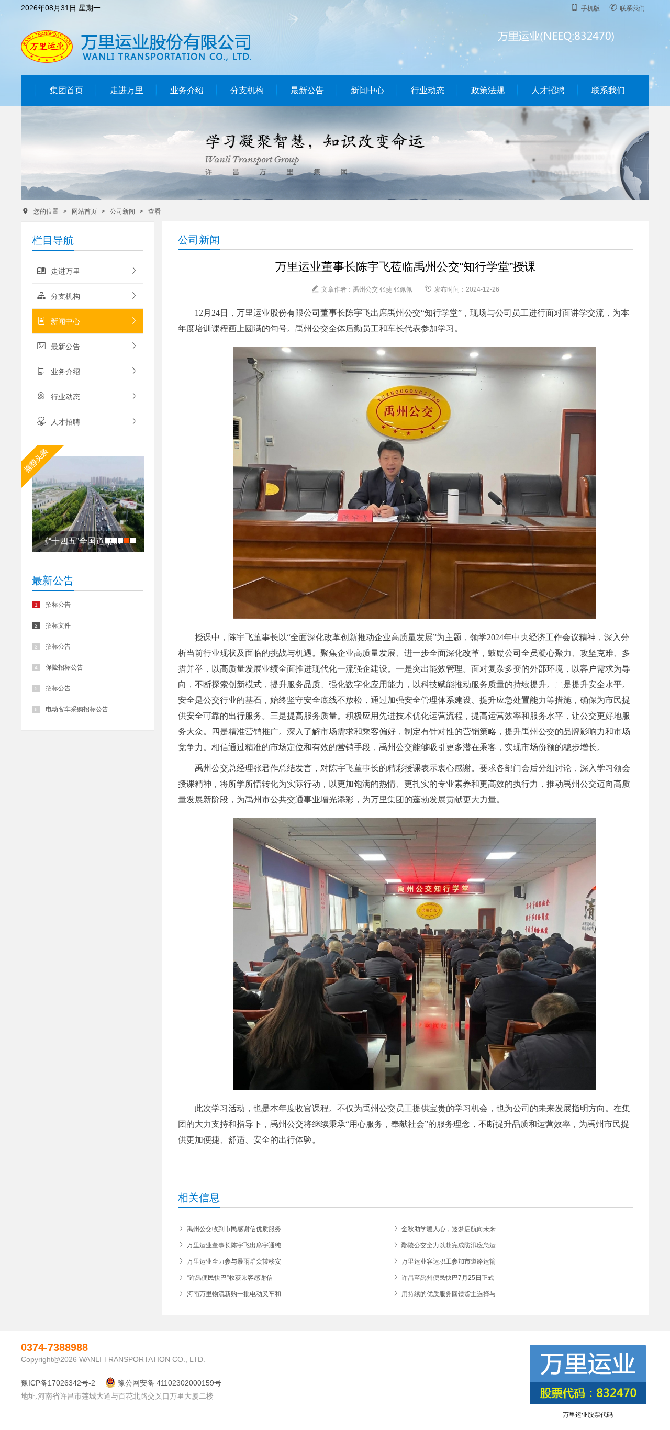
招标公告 (53, 604)
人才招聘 (548, 90)
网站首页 (84, 211)
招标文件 (53, 625)
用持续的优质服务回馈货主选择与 (444, 1294)
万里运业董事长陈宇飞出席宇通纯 (229, 1245)
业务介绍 (187, 90)
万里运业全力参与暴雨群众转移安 (229, 1261)
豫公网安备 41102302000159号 (169, 1383)
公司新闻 (122, 211)
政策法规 (488, 90)
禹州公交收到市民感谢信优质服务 (229, 1229)
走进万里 (126, 90)
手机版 (585, 8)
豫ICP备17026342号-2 (58, 1383)
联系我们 (627, 8)
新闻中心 (367, 90)
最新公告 (307, 90)
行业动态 (427, 90)
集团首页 (66, 90)
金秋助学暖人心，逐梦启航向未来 (444, 1229)
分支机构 (247, 90)
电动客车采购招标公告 (71, 709)
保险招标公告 (59, 667)
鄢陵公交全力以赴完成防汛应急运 (444, 1245)
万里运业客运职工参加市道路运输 (444, 1261)
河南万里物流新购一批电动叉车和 (229, 1294)
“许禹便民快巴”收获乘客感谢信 (225, 1277)
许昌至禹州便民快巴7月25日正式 (443, 1277)
